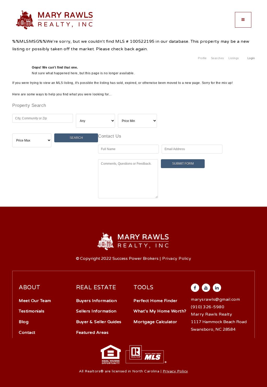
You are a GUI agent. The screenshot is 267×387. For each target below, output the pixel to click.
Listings (233, 58)
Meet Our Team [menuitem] (35, 300)
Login (251, 58)
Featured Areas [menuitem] (92, 332)
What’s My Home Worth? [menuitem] (160, 311)
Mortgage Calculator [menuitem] (155, 321)
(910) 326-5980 (207, 307)
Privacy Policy (176, 258)
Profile (202, 58)
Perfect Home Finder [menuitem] (156, 300)
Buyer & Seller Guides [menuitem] (99, 321)
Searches (217, 58)
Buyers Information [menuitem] (96, 300)
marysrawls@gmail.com (215, 299)
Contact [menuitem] (27, 332)
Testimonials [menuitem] (31, 311)
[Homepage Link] (55, 19)
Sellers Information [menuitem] (96, 311)
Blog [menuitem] (23, 321)
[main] (133, 102)
